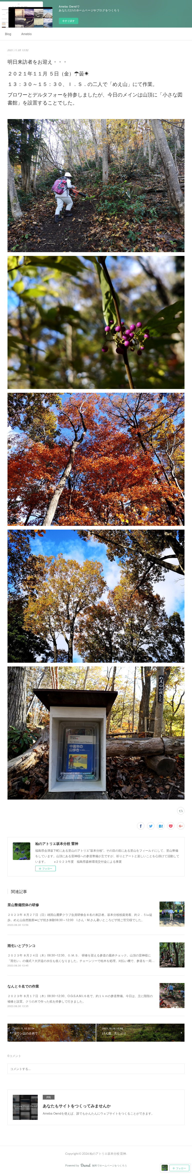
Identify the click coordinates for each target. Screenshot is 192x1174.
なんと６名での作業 (23, 986)
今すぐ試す (68, 21)
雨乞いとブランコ (22, 945)
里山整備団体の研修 (23, 904)
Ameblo (26, 34)
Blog (8, 34)
